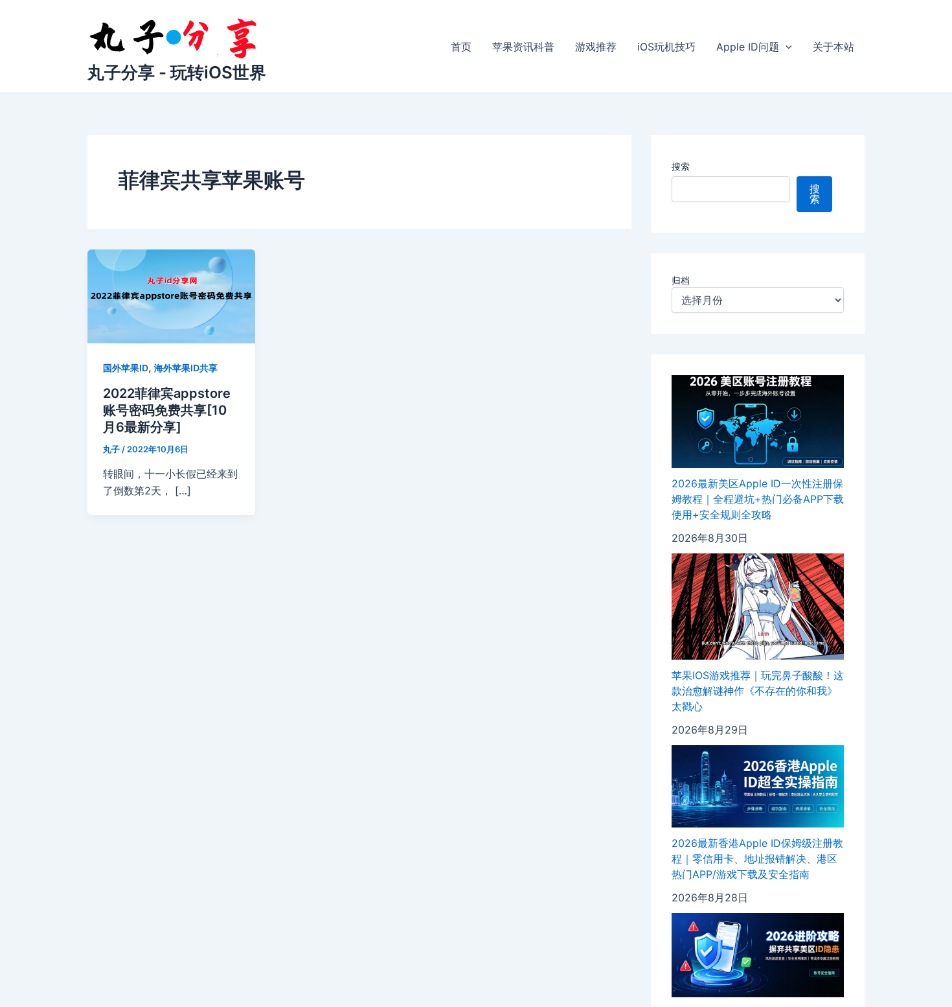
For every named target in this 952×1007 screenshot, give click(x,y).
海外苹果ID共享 (186, 367)
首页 (461, 46)
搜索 (681, 166)
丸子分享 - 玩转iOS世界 (176, 72)
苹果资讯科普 (523, 46)
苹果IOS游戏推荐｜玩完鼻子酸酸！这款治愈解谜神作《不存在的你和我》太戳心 (758, 691)
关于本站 (833, 46)
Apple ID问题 (747, 46)
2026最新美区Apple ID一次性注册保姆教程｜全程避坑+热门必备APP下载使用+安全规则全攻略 (758, 499)
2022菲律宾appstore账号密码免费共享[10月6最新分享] (167, 410)
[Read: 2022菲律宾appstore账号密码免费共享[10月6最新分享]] (171, 295)
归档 (681, 280)
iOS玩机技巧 (666, 46)
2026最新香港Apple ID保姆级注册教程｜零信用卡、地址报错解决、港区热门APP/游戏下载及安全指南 (757, 859)
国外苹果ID (125, 367)
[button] (785, 47)
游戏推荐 (596, 46)
